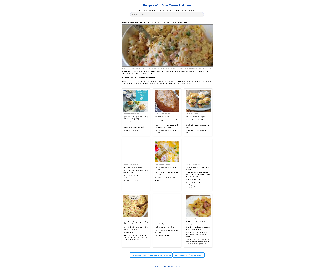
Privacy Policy (168, 266)
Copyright (177, 266)
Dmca (156, 266)
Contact (160, 266)
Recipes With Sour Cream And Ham (167, 5)
